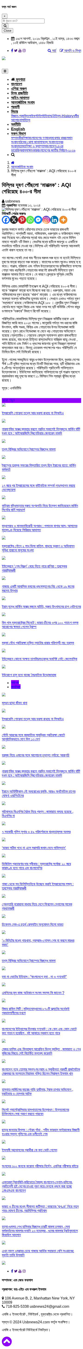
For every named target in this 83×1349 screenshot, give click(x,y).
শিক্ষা (26, 138)
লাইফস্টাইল (36, 116)
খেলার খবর (59, 138)
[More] (63, 220)
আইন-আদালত (20, 98)
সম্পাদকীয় (17, 138)
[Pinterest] (22, 220)
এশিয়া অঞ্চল (19, 88)
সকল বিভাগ (18, 133)
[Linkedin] (54, 220)
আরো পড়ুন (8, 400)
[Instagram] (46, 220)
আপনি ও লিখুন (72, 51)
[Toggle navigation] (5, 71)
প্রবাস (22, 150)
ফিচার (14, 111)
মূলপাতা (20, 79)
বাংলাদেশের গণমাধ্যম (41, 138)
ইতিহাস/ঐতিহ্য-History (58, 116)
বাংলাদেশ (16, 84)
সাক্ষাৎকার (31, 150)
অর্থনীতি (16, 124)
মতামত (22, 146)
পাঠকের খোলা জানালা (30, 142)
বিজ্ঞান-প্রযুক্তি (20, 116)
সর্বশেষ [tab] (15, 683)
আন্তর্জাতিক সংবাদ (23, 102)
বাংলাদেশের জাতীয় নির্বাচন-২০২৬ (56, 150)
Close (7, 30)
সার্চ (53, 51)
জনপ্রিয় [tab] (16, 687)
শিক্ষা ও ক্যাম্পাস (36, 146)
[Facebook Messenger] (38, 220)
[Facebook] (6, 220)
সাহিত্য (26, 120)
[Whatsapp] (30, 220)
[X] (14, 220)
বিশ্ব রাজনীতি (19, 93)
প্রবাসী (15, 107)
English (18, 129)
